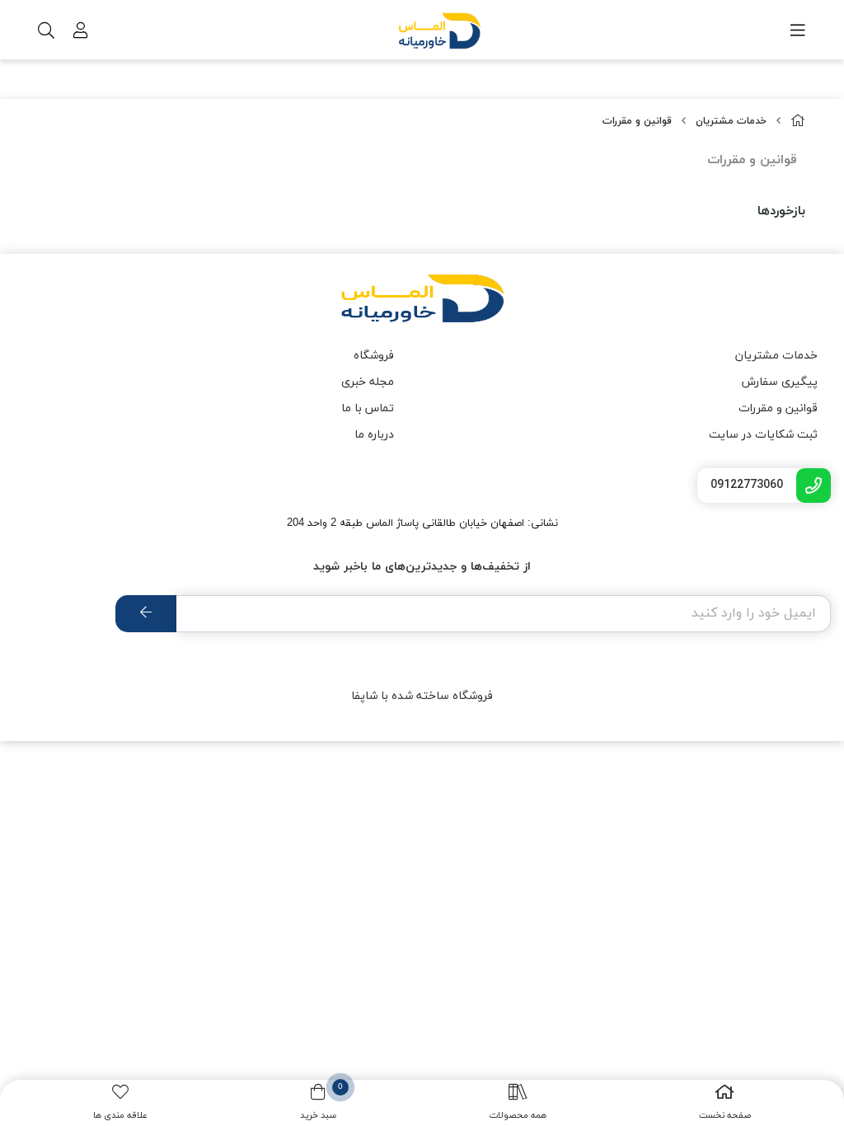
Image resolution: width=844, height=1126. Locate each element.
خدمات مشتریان (731, 121)
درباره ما (374, 435)
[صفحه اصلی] (797, 121)
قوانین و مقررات (637, 121)
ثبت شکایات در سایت (763, 435)
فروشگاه (374, 356)
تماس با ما (367, 408)
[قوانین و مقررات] (422, 298)
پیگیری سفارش (780, 382)
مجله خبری (367, 382)
